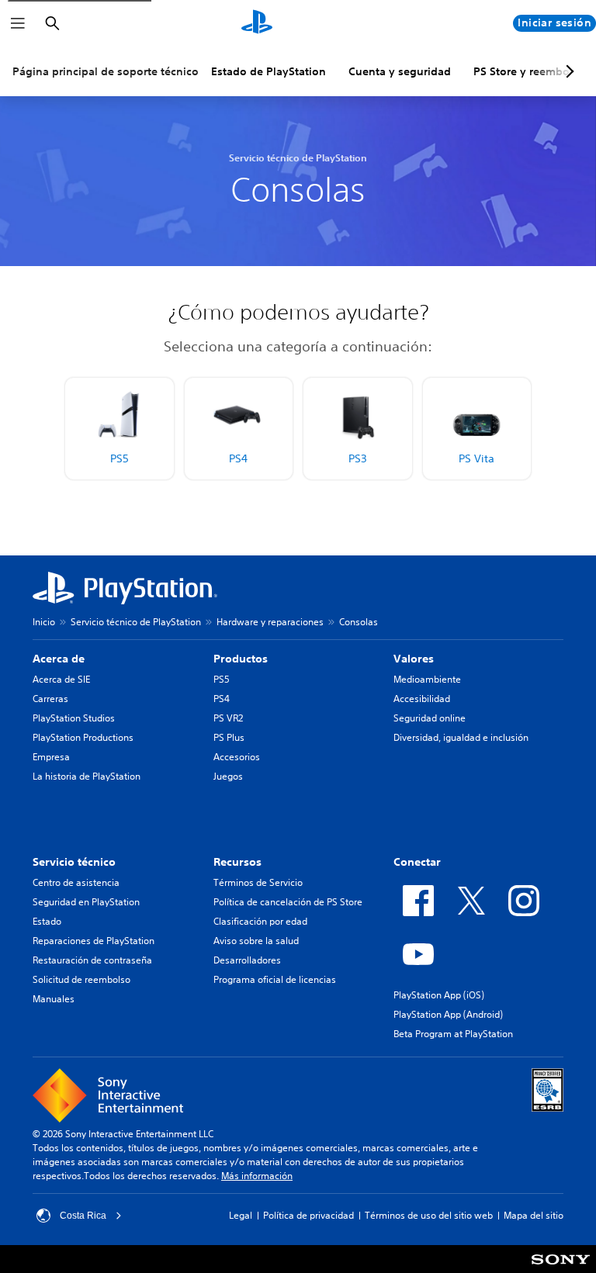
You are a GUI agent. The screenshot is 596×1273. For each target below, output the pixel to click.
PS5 (221, 679)
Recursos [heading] (237, 862)
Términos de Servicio (258, 882)
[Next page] (567, 71)
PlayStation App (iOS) (438, 994)
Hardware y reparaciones (270, 621)
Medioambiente (427, 679)
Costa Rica (83, 1215)
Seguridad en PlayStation (86, 901)
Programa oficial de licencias (274, 979)
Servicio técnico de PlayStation (136, 621)
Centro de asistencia (76, 882)
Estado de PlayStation (268, 71)
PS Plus (228, 737)
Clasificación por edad (260, 921)
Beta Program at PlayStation (453, 1033)
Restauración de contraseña (92, 960)
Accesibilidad (421, 698)
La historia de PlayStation (86, 776)
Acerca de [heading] (59, 659)
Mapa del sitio (533, 1215)
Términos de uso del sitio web (429, 1215)
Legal (240, 1215)
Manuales (53, 998)
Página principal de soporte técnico (105, 71)
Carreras (50, 698)
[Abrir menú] (18, 23)
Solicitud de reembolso (81, 979)
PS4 (221, 698)
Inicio (44, 621)
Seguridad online (429, 718)
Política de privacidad (308, 1215)
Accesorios (236, 756)
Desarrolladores (247, 960)
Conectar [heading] (417, 862)
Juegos (228, 776)
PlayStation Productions (83, 737)
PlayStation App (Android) (448, 1014)
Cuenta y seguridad (399, 71)
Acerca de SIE (61, 679)
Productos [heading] (240, 659)
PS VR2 (228, 718)
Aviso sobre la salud (256, 940)
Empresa (51, 756)
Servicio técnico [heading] (74, 862)
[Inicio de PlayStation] (256, 23)
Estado (47, 921)
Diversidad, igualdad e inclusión (460, 737)
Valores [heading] (413, 659)
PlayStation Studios (74, 718)
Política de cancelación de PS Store (287, 901)
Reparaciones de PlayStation (93, 940)
